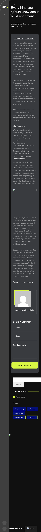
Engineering (19, 409)
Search (18, 384)
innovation (19, 413)
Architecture (19, 38)
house (23, 282)
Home (13, 20)
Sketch (30, 282)
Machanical (19, 417)
